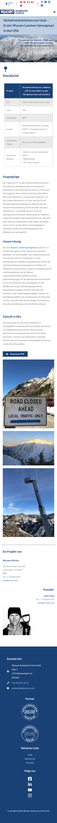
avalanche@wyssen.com (23, 688)
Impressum (30, 758)
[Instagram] (30, 795)
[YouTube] (30, 790)
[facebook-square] (46, 2)
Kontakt (30, 762)
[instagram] (42, 2)
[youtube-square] (49, 2)
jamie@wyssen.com (45, 603)
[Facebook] (30, 778)
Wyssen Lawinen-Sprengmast (23, 248)
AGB (30, 755)
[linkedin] (42, 5)
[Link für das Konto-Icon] (6, 4)
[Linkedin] (30, 784)
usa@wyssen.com (10, 580)
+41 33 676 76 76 (20, 683)
